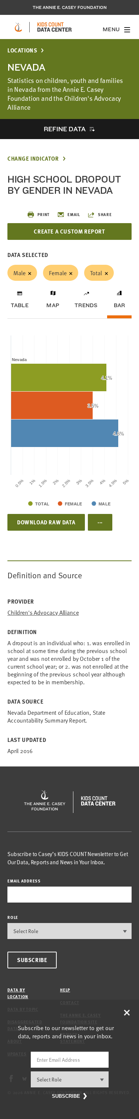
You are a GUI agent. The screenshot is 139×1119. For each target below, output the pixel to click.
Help (65, 990)
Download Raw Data (46, 522)
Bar (119, 305)
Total (96, 273)
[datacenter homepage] (54, 27)
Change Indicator (33, 159)
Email (73, 214)
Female (57, 273)
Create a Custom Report (69, 231)
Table (20, 305)
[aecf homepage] (18, 27)
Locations (22, 50)
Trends (86, 305)
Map (52, 305)
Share (105, 214)
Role (12, 917)
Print (43, 214)
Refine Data (64, 129)
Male (19, 273)
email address (24, 881)
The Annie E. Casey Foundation (70, 7)
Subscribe (32, 960)
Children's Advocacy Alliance (43, 612)
